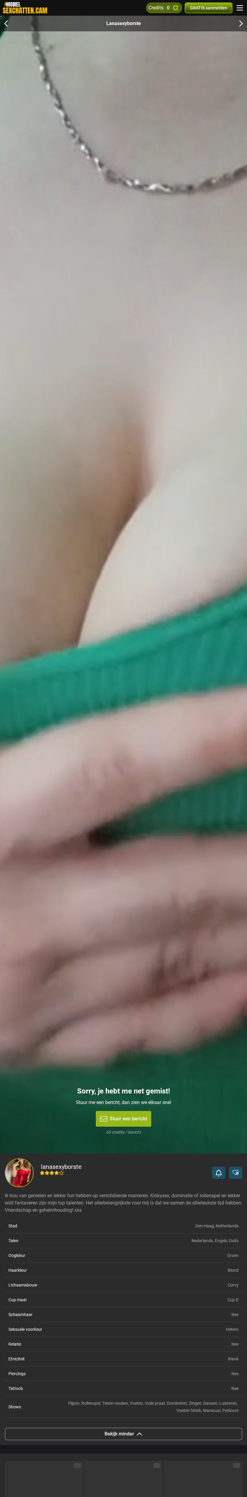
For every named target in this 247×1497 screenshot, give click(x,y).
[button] (218, 1173)
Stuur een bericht (128, 1119)
